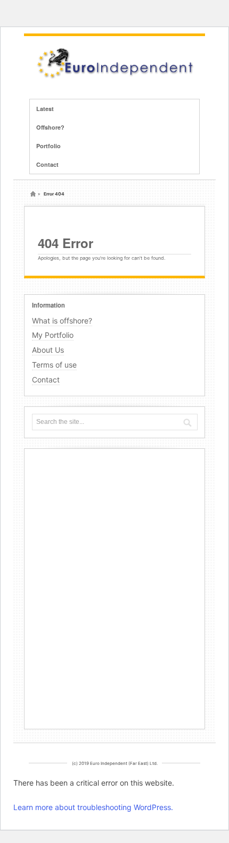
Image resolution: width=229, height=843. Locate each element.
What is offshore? (62, 320)
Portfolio (48, 146)
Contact (47, 164)
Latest (45, 109)
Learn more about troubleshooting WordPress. (93, 807)
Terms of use (54, 364)
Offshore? (50, 127)
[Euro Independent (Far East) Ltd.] (114, 77)
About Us (48, 349)
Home (33, 194)
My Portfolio (52, 334)
